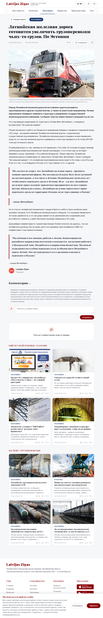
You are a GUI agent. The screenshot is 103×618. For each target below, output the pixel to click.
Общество (62, 11)
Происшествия (78, 11)
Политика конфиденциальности (61, 592)
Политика (33, 11)
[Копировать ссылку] (92, 43)
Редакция (10, 589)
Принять (94, 606)
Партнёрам (34, 592)
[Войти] (88, 3)
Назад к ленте (20, 19)
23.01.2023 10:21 (15, 42)
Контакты (33, 589)
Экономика (47, 11)
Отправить (87, 317)
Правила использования (59, 586)
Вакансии (10, 592)
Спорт (93, 11)
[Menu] (94, 3)
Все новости (18, 11)
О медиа (9, 585)
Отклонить (77, 606)
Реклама (33, 585)
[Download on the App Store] (85, 587)
